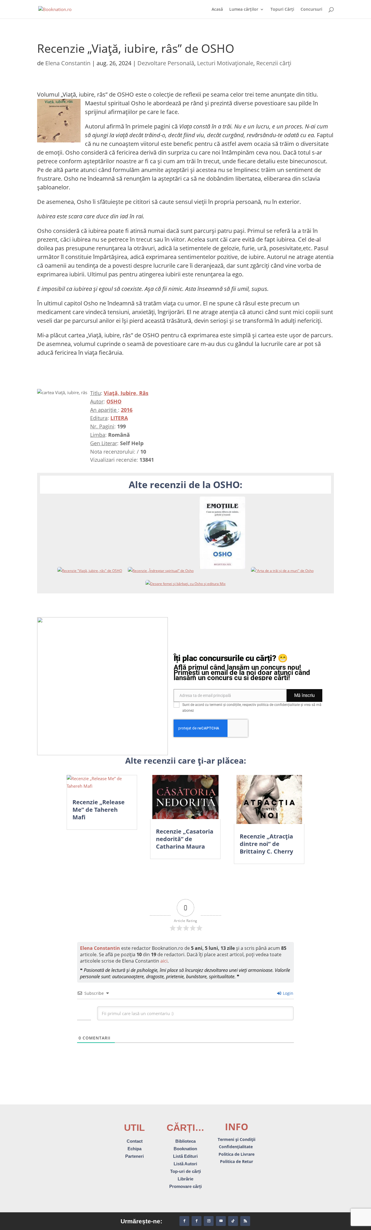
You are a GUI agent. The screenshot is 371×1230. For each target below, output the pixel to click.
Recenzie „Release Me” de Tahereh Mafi (98, 809)
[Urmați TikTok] (233, 1221)
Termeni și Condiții (236, 1139)
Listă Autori (185, 1163)
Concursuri (311, 9)
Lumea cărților (243, 9)
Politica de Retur (236, 1161)
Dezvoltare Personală (165, 63)
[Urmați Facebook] (184, 1221)
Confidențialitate (236, 1146)
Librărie (185, 1178)
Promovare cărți (185, 1186)
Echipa (134, 1148)
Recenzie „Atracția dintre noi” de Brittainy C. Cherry (266, 843)
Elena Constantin (67, 63)
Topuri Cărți (282, 9)
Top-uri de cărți (185, 1171)
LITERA (119, 417)
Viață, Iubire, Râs (126, 393)
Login (287, 993)
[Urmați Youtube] (221, 1221)
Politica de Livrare (236, 1154)
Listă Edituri (185, 1156)
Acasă (217, 9)
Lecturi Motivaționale (225, 63)
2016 (126, 409)
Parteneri (134, 1156)
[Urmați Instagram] (209, 1221)
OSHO (113, 401)
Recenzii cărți (273, 63)
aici (164, 961)
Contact (135, 1141)
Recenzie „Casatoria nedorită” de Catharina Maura (184, 838)
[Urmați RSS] (245, 1221)
